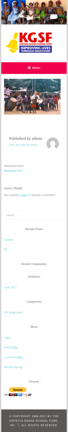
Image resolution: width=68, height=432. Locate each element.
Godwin (8, 239)
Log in (7, 337)
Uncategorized (13, 312)
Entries (11, 347)
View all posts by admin (23, 145)
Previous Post (14, 168)
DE (5, 249)
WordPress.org (13, 367)
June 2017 (10, 287)
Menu (36, 68)
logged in (25, 195)
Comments (13, 357)
